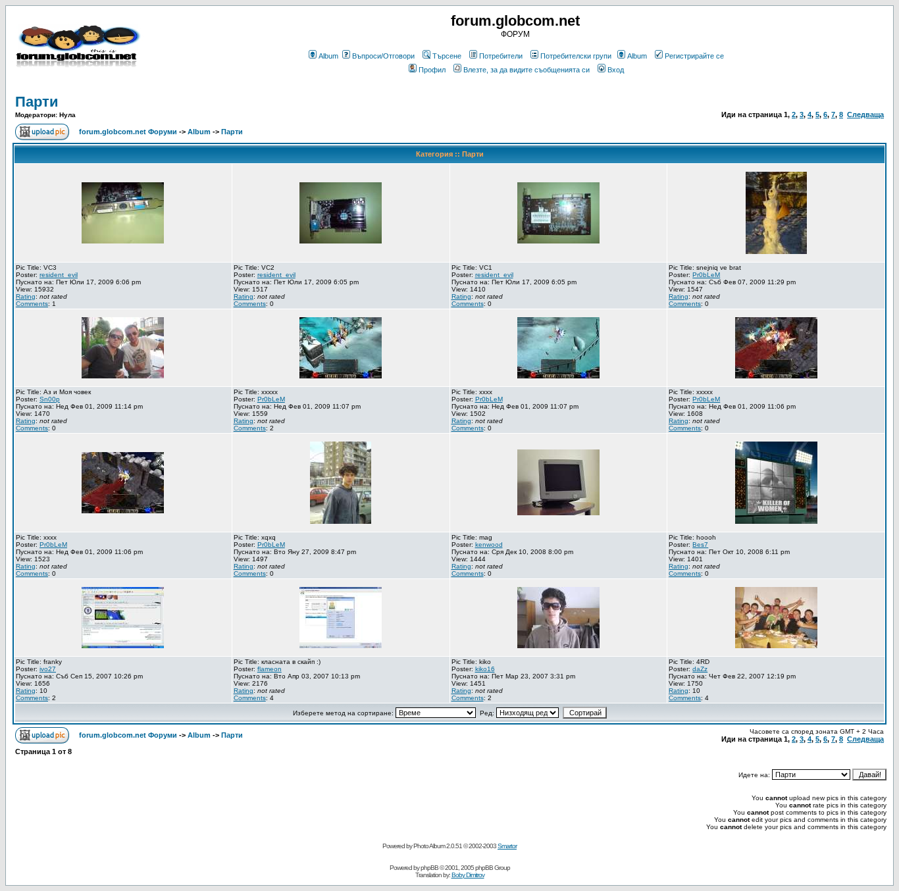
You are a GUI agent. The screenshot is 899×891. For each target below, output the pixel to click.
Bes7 (700, 544)
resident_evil (58, 274)
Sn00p (49, 399)
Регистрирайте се (694, 56)
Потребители (501, 56)
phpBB (429, 867)
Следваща (865, 114)
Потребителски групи (575, 56)
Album (328, 56)
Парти (37, 101)
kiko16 (485, 669)
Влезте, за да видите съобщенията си (526, 70)
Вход (615, 70)
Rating (26, 296)
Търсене (446, 56)
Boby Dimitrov (467, 874)
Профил (432, 70)
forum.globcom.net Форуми (128, 132)
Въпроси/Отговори (383, 56)
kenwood (489, 544)
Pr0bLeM (706, 274)
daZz (699, 669)
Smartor (507, 846)
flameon (269, 669)
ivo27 (47, 669)
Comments (32, 303)
